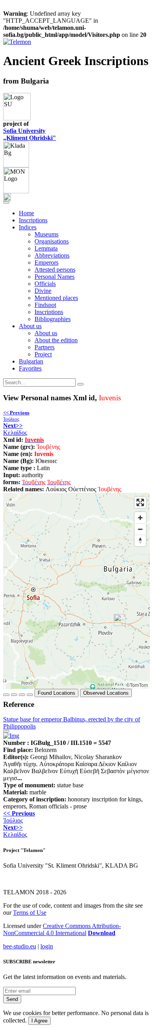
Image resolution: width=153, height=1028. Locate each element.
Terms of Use (29, 912)
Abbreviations (52, 255)
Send (12, 999)
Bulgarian (31, 361)
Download (101, 933)
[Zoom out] (140, 529)
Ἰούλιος (16, 416)
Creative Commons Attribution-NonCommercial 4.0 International (62, 929)
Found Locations (56, 693)
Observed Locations (106, 693)
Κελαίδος (15, 429)
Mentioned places (56, 297)
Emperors (46, 262)
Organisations (52, 241)
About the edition (56, 340)
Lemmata (46, 248)
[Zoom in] (140, 517)
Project (43, 354)
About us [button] (30, 326)
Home (26, 213)
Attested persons (55, 269)
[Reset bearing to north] (140, 540)
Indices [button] (27, 227)
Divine (43, 290)
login (46, 946)
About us (46, 333)
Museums (46, 234)
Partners (45, 347)
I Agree (39, 1021)
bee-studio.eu (19, 946)
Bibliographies (53, 319)
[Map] (76, 591)
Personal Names (55, 276)
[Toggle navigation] (6, 202)
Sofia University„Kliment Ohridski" (29, 134)
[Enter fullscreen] (140, 502)
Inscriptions (33, 220)
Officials (45, 283)
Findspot (45, 304)
